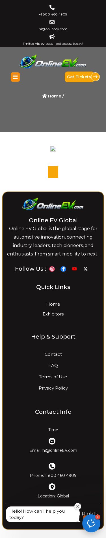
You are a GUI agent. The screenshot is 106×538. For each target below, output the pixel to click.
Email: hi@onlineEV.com (53, 450)
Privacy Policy (53, 388)
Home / (55, 96)
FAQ (53, 365)
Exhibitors (53, 314)
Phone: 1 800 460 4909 (53, 475)
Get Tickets (79, 76)
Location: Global (53, 496)
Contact (53, 354)
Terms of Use (53, 377)
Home (53, 304)
